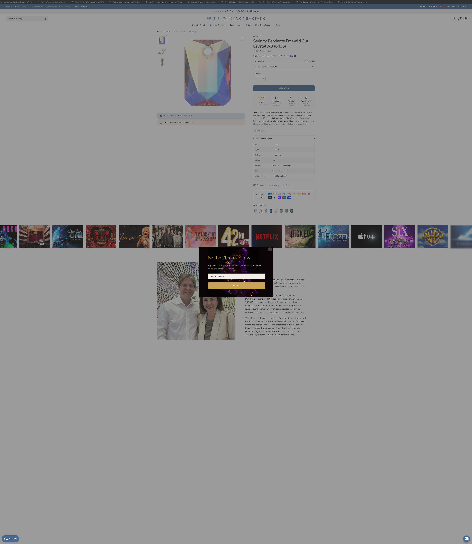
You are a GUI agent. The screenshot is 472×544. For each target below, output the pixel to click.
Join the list (237, 285)
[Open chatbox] (466, 538)
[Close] (270, 249)
